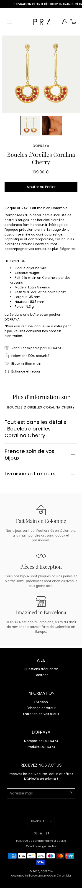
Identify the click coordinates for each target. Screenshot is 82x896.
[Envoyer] (70, 793)
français (37, 821)
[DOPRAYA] (41, 21)
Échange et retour (41, 708)
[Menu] (10, 22)
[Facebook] (41, 833)
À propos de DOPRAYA (41, 741)
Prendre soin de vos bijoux (29, 454)
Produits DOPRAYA (41, 747)
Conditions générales (41, 846)
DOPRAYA (47, 871)
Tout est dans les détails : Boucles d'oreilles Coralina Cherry (35, 429)
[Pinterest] (47, 833)
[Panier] (73, 21)
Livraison (41, 702)
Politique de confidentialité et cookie (41, 841)
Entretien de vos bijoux (41, 714)
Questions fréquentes (41, 669)
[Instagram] (35, 833)
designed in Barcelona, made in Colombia (41, 875)
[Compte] (64, 21)
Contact (41, 675)
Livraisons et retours (30, 473)
